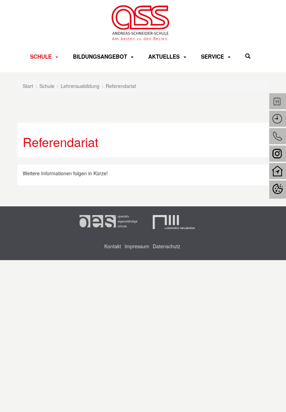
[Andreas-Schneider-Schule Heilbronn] (140, 22)
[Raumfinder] (277, 171)
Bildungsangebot (100, 56)
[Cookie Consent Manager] (277, 190)
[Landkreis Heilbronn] (174, 222)
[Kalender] (277, 101)
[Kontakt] (277, 136)
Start (28, 85)
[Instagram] (277, 154)
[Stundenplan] (277, 119)
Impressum (137, 246)
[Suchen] (248, 56)
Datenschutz (166, 246)
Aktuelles (164, 56)
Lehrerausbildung (80, 85)
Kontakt (112, 246)
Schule (41, 56)
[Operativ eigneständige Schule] (107, 222)
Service (212, 56)
